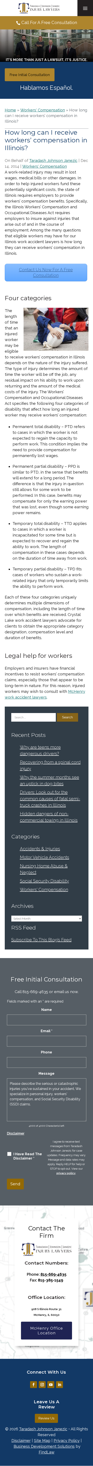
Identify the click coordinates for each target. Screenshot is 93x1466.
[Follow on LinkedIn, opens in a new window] (59, 1384)
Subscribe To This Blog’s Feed (41, 939)
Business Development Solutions (44, 1446)
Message (46, 1073)
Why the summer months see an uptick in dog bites (49, 780)
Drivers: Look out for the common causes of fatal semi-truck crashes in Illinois (50, 799)
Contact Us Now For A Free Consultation (46, 272)
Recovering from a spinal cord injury (50, 765)
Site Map (42, 1440)
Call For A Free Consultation (49, 22)
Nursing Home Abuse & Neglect (44, 869)
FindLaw (47, 1452)
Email (46, 1031)
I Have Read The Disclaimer (27, 1156)
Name (46, 1010)
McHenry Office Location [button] (46, 1330)
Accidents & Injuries (40, 848)
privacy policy (65, 1173)
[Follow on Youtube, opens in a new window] (50, 1384)
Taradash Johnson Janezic (53, 160)
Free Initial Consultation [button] (30, 75)
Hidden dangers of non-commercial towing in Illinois (49, 817)
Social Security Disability (44, 881)
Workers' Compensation (44, 166)
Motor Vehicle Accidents (44, 857)
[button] (85, 8)
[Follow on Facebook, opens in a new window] (33, 1384)
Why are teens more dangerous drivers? (40, 750)
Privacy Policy (67, 1440)
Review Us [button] (46, 1418)
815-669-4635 (35, 991)
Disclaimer (15, 1133)
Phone (46, 1052)
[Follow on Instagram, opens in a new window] (42, 1384)
